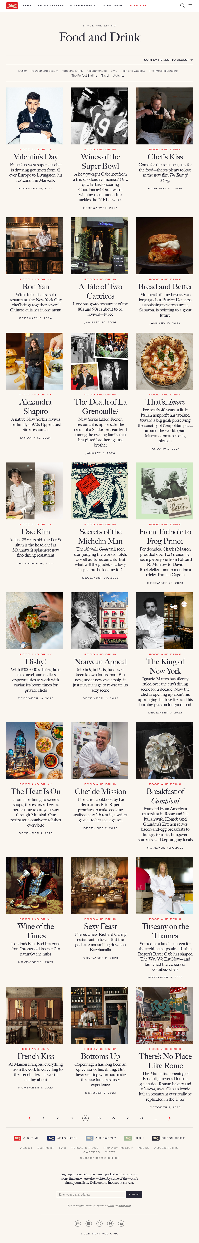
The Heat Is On (36, 791)
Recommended (97, 70)
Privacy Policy (118, 1148)
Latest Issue (112, 6)
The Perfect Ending (84, 75)
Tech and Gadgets (133, 70)
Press (144, 1148)
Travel (105, 75)
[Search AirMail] (182, 5)
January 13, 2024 (165, 323)
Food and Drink (72, 70)
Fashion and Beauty (44, 70)
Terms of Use (85, 1148)
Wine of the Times (36, 931)
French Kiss (35, 1056)
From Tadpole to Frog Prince (165, 536)
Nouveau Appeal (100, 661)
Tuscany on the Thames (165, 931)
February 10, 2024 (35, 188)
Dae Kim (35, 531)
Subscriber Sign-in (99, 1158)
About (26, 1148)
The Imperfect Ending (163, 70)
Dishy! (35, 661)
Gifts (110, 1152)
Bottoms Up (100, 1056)
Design (23, 70)
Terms (111, 1206)
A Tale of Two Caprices (100, 291)
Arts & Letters (51, 6)
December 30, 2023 (35, 563)
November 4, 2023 (35, 1087)
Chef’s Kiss (165, 156)
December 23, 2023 (165, 583)
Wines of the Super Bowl (100, 161)
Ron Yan (35, 286)
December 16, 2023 (36, 698)
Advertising (166, 1148)
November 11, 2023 (35, 962)
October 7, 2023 (100, 1093)
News (27, 6)
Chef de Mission (100, 791)
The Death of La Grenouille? (100, 406)
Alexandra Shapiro (36, 406)
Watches (118, 75)
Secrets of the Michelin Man (100, 536)
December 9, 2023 (165, 712)
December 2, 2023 (100, 828)
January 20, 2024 (100, 322)
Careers (91, 1152)
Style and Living (99, 25)
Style (114, 70)
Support (46, 1148)
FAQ (62, 1148)
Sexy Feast (100, 926)
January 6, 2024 (100, 453)
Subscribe (138, 6)
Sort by (166, 60)
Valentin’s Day (36, 156)
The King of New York (165, 666)
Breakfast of (165, 796)
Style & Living (82, 6)
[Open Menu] (190, 5)
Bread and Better (165, 286)
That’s (165, 401)
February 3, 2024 (35, 318)
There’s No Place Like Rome (165, 1061)
